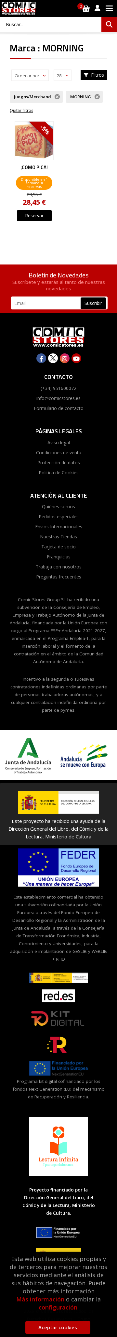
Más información (40, 1299)
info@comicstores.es (58, 398)
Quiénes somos (58, 506)
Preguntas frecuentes (58, 577)
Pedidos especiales (59, 516)
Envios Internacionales (58, 526)
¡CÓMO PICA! (34, 167)
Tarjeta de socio (58, 547)
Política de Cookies (59, 472)
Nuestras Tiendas (58, 537)
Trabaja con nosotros (59, 567)
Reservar (34, 215)
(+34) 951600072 (58, 388)
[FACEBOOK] (41, 358)
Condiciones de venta (58, 452)
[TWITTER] (53, 358)
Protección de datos (58, 462)
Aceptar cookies (57, 1327)
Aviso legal (58, 442)
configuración (58, 1307)
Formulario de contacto (59, 408)
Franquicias (59, 557)
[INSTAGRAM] (65, 358)
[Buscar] (109, 24)
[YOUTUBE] (76, 358)
